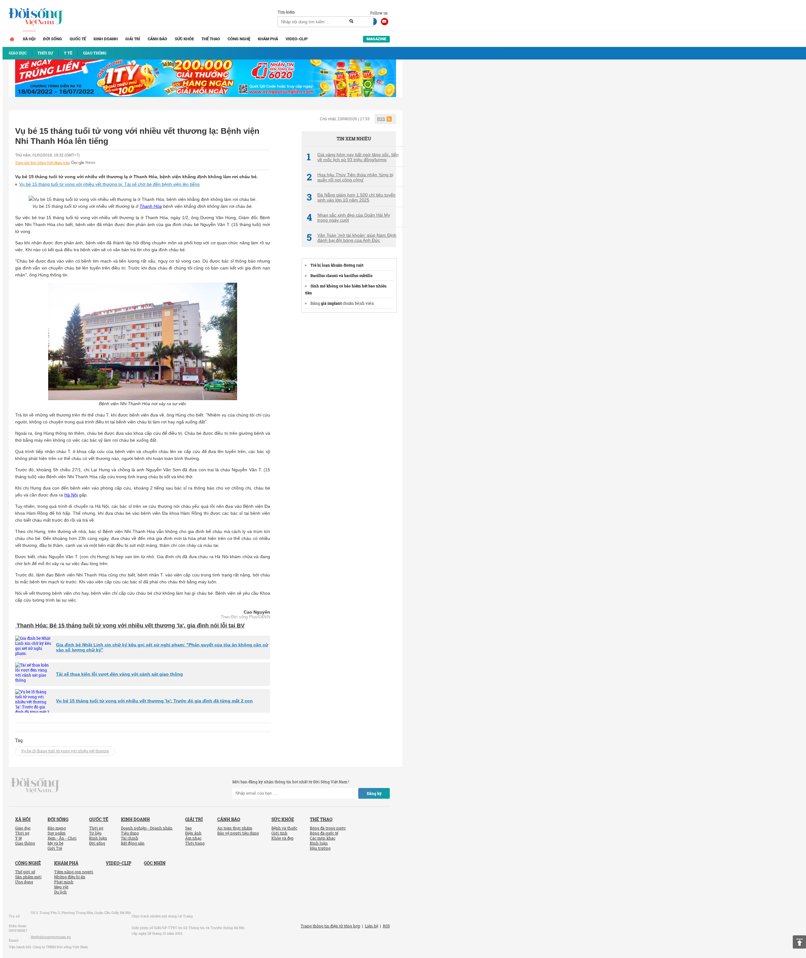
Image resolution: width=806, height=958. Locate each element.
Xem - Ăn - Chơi (62, 838)
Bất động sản (133, 843)
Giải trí (132, 39)
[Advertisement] (349, 413)
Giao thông (25, 843)
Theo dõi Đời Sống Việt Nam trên (42, 163)
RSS (381, 119)
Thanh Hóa (150, 206)
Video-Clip (297, 39)
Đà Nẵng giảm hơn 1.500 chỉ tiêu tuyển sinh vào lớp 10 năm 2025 (351, 197)
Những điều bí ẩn (69, 876)
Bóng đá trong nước (328, 827)
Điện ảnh (193, 833)
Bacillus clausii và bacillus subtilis (341, 275)
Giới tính (279, 833)
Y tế (18, 838)
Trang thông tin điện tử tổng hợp (330, 925)
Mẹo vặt (61, 886)
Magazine (376, 39)
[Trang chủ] (12, 39)
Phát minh (63, 881)
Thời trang (195, 843)
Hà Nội (71, 494)
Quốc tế (78, 39)
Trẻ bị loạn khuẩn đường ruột (336, 265)
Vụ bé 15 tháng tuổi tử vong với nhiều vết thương (65, 750)
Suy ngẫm (56, 833)
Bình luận (98, 838)
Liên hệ (371, 925)
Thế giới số (25, 871)
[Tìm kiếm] (351, 21)
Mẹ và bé (55, 843)
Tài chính (129, 838)
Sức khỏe (184, 39)
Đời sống (52, 39)
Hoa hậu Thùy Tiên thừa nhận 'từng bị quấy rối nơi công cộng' (350, 177)
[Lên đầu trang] (799, 942)
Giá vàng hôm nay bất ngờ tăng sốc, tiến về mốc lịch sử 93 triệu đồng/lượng (353, 157)
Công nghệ (239, 39)
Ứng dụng (24, 881)
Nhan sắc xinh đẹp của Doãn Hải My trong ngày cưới (348, 218)
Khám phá (268, 39)
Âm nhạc (193, 838)
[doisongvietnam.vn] (35, 784)
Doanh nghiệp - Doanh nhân (147, 827)
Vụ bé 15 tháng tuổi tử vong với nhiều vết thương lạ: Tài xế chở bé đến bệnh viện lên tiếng (109, 184)
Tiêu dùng (130, 833)
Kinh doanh (106, 39)
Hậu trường (320, 848)
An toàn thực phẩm (234, 827)
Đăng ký (374, 793)
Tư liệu (95, 833)
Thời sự (22, 833)
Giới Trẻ (55, 848)
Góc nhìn (155, 863)
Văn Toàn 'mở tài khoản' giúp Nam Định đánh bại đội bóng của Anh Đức (351, 238)
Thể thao (211, 39)
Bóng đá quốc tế (324, 833)
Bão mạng (57, 827)
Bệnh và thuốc (284, 827)
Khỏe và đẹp (282, 838)
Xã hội (29, 39)
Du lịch (60, 891)
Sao (188, 827)
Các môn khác (322, 838)
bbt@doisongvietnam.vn (51, 936)
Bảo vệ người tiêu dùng (238, 833)
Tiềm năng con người (73, 871)
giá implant (331, 303)
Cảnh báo (157, 39)
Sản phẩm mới (28, 876)
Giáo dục (23, 827)
